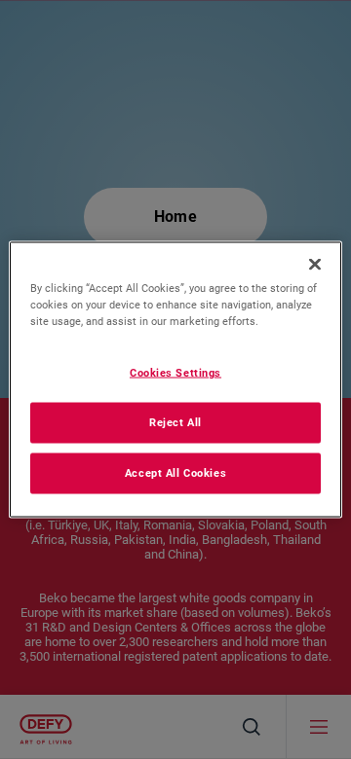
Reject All (175, 422)
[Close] (314, 264)
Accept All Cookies (175, 473)
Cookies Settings (175, 373)
